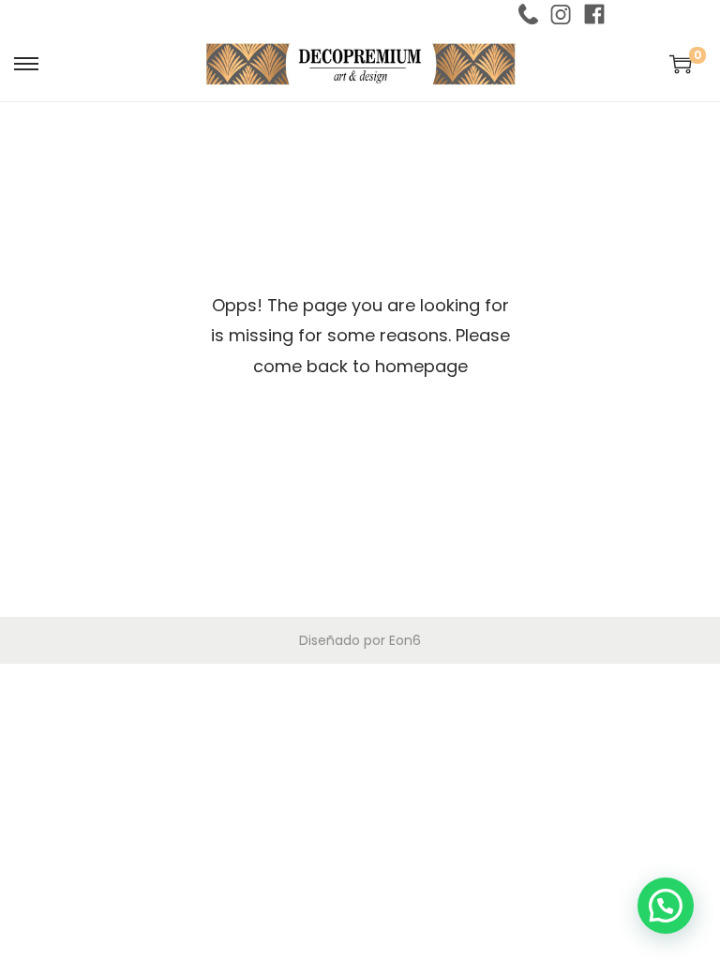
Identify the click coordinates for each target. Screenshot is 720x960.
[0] (680, 63)
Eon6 (405, 640)
